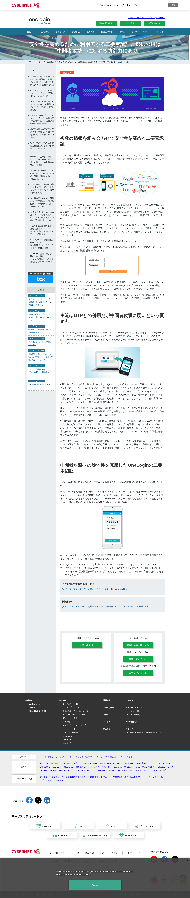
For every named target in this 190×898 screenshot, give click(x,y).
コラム (122, 32)
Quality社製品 (148, 767)
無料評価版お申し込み (138, 645)
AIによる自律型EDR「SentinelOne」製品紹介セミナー (40, 372)
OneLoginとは (34, 704)
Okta (137, 767)
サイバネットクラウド (139, 770)
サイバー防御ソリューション (52, 757)
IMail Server (127, 763)
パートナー (107, 722)
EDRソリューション (155, 777)
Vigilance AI (67, 736)
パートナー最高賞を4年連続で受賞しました (147, 733)
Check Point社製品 (69, 763)
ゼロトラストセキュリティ (51, 777)
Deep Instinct (99, 763)
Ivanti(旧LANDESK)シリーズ (147, 763)
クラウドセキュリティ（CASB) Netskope (146, 18)
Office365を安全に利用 (38, 711)
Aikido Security (46, 763)
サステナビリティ (134, 853)
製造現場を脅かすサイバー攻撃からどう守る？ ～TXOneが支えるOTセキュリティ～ (40, 357)
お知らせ (159, 32)
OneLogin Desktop (70, 732)
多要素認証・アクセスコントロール (77, 711)
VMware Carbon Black (117, 770)
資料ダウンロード (138, 673)
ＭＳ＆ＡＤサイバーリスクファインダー (93, 767)
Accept (95, 885)
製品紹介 (30, 32)
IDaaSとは (33, 707)
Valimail (101, 770)
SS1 (94, 770)
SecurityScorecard (48, 770)
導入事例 (90, 32)
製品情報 (89, 853)
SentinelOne (63, 770)
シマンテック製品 (159, 770)
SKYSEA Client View (80, 770)
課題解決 (76, 32)
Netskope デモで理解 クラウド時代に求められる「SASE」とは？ (40, 317)
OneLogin (128, 767)
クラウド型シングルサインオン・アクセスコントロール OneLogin (96, 589)
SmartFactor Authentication (74, 714)
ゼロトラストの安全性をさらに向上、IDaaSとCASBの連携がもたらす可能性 (42, 93)
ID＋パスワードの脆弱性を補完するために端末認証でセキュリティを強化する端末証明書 (107, 606)
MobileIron (68, 767)
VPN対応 (66, 722)
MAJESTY (57, 767)
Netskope (117, 767)
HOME (29, 62)
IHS (118, 763)
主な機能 (45, 32)
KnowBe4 (167, 763)
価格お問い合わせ (107, 23)
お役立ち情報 (106, 32)
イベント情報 (134, 715)
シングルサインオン (71, 704)
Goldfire (110, 763)
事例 (77, 853)
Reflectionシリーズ (165, 767)
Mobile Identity (69, 739)
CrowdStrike (85, 763)
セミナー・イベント (140, 32)
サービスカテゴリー (59, 853)
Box (57, 763)
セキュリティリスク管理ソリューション (85, 757)
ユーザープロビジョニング (73, 707)
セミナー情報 (134, 711)
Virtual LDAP (68, 743)
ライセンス (60, 32)
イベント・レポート (71, 729)
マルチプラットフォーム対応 (74, 725)
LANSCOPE (45, 767)
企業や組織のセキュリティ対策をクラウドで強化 (87, 777)
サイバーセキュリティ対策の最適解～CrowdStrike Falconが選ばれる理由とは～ (40, 302)
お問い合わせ (154, 23)
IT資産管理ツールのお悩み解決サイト (127, 777)
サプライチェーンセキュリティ (53, 780)
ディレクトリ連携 (70, 718)
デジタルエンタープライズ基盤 (118, 757)
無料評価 (130, 23)
